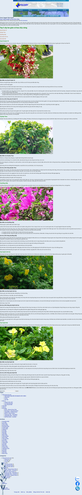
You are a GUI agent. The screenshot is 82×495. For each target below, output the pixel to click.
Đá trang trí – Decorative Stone (11, 410)
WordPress (4, 483)
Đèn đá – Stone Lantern (9, 413)
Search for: (2, 391)
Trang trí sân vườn (28, 16)
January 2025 (5, 425)
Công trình (6, 397)
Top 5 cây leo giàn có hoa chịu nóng (9, 19)
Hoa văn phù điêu (54, 16)
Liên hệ (64, 10)
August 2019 (5, 442)
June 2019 (4, 443)
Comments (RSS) (5, 489)
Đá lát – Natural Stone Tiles (10, 409)
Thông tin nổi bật (6, 476)
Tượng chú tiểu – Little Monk (10, 414)
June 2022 (4, 440)
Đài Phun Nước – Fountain (10, 417)
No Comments (24, 20)
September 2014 (5, 448)
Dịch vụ (30, 10)
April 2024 (4, 433)
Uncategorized (5, 477)
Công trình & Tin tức (52, 10)
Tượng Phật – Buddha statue (10, 475)
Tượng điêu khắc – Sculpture (10, 415)
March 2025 (4, 424)
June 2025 (4, 422)
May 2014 (4, 451)
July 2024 (4, 430)
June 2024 (4, 431)
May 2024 (4, 432)
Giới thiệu (4, 405)
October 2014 (5, 447)
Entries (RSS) (5, 488)
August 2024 (5, 428)
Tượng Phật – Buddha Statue (10, 412)
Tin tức (6, 398)
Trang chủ (20, 10)
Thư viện (6, 399)
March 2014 (4, 453)
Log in (3, 482)
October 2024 (5, 427)
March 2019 (4, 446)
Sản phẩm (40, 10)
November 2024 (5, 426)
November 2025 (5, 421)
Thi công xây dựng (41, 16)
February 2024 (5, 436)
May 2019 (4, 444)
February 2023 (5, 438)
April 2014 (4, 452)
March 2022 (4, 441)
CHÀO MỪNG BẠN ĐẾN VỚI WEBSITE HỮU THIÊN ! (15, 396)
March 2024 (4, 435)
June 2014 (4, 449)
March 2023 (4, 437)
